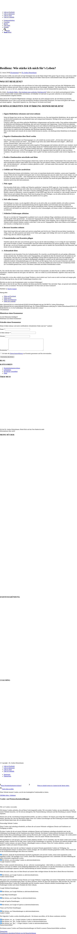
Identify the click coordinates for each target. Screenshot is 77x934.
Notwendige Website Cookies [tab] (9, 823)
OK (1, 795)
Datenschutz (3, 931)
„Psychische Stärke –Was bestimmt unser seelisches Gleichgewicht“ (26, 92)
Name (2, 329)
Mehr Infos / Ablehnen (9, 795)
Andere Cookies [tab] (5, 913)
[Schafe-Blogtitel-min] (38, 63)
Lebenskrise (7, 370)
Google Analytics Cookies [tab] (8, 862)
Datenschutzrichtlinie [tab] (6, 925)
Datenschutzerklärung (16, 353)
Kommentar (4, 350)
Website (2, 336)
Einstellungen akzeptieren (7, 933)
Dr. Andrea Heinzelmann (29, 72)
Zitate (5, 373)
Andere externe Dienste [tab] (7, 876)
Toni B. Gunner (12, 289)
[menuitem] (40, 20)
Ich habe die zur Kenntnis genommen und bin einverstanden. (27, 353)
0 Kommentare (14, 72)
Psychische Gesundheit (10, 371)
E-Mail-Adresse (5, 332)
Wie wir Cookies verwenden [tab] (8, 807)
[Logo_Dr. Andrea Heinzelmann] (14, 9)
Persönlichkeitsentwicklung (12, 368)
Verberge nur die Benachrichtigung (25, 933)
